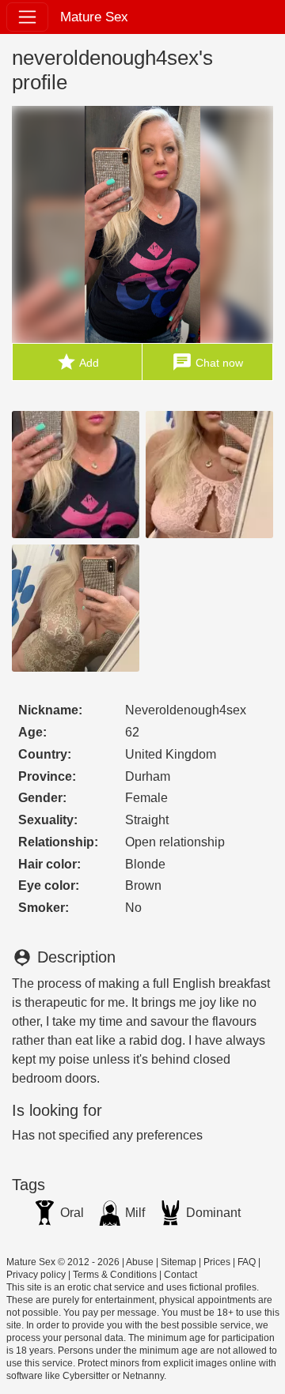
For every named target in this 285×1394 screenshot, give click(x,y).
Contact (180, 1274)
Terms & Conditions (115, 1274)
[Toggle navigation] (27, 17)
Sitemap (178, 1262)
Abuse (140, 1262)
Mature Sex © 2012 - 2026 (63, 1262)
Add (77, 362)
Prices (216, 1262)
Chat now (207, 362)
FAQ (247, 1262)
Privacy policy (36, 1274)
